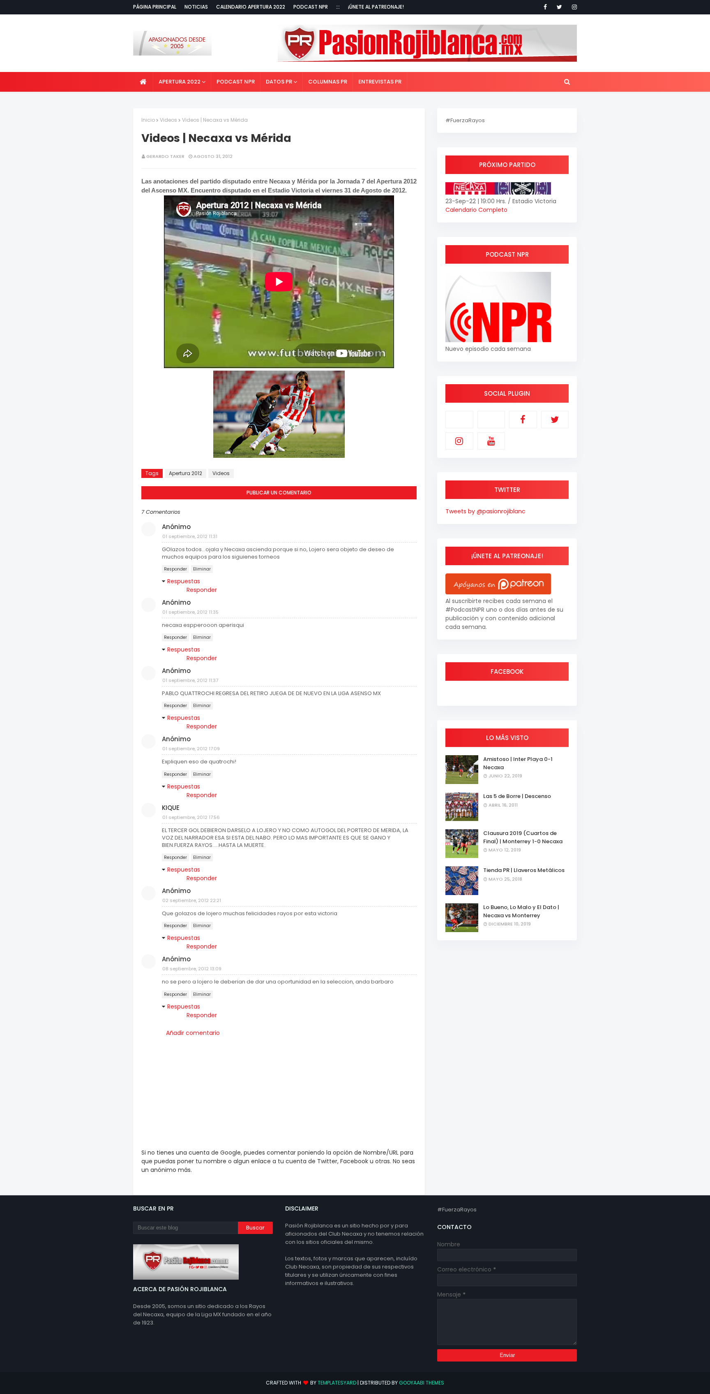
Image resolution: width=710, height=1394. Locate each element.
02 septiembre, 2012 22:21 (191, 900)
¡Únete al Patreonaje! (376, 6)
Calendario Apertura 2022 (250, 6)
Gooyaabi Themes (421, 1382)
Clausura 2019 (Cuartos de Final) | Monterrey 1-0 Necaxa (522, 837)
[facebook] (545, 7)
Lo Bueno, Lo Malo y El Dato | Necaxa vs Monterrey (521, 911)
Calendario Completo (476, 210)
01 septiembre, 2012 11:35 (190, 612)
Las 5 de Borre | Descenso (517, 796)
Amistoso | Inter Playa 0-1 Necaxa (518, 763)
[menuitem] (143, 82)
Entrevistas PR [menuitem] (379, 82)
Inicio (148, 119)
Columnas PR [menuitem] (327, 82)
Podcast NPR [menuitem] (236, 82)
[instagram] (573, 7)
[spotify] (491, 419)
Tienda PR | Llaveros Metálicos (524, 870)
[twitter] (559, 7)
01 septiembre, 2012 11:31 (189, 536)
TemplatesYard (337, 1382)
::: (338, 6)
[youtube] (491, 441)
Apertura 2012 (185, 473)
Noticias (196, 6)
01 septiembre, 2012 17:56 (191, 817)
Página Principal (154, 6)
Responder (175, 569)
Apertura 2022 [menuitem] (180, 82)
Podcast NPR (310, 6)
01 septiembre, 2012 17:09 (191, 748)
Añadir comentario (193, 1033)
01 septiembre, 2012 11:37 (190, 680)
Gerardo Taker (165, 156)
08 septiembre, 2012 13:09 (191, 968)
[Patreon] (459, 419)
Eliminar (202, 569)
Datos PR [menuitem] (279, 82)
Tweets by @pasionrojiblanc (485, 511)
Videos (168, 119)
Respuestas (183, 581)
